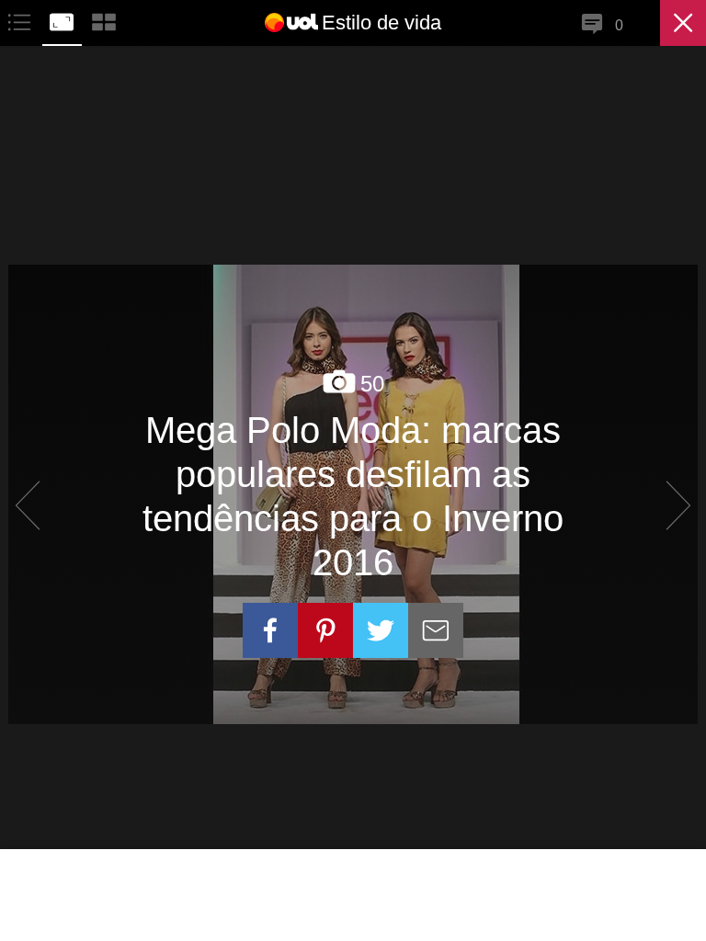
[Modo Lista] (21, 20)
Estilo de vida (381, 22)
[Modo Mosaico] (104, 20)
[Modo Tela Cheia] (63, 20)
